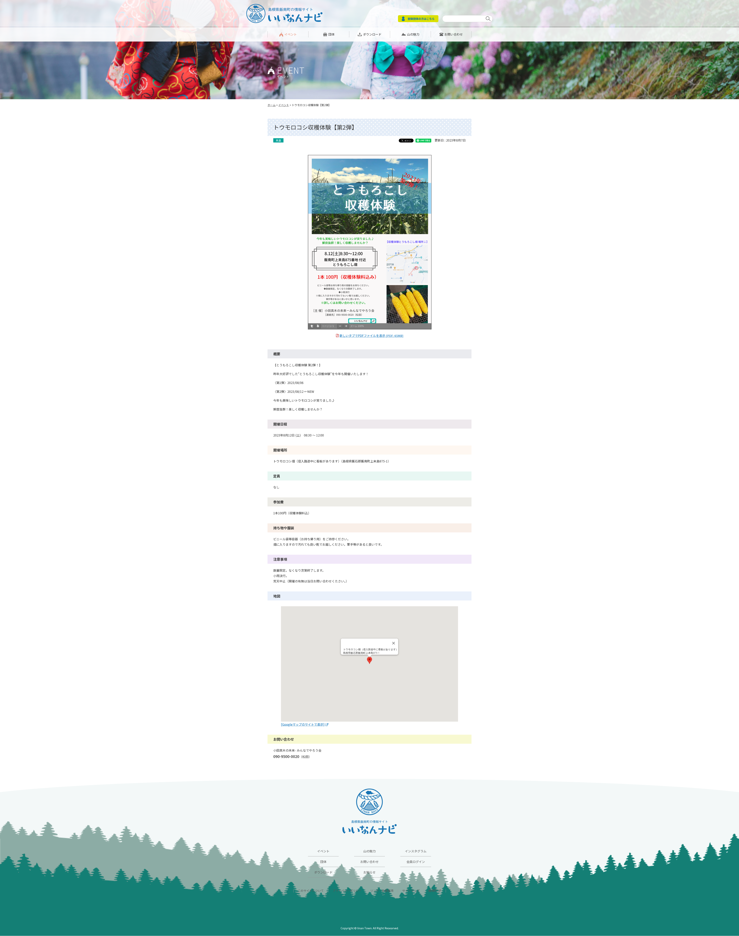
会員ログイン (415, 861)
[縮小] (340, 326)
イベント (290, 34)
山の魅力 (413, 34)
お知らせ (369, 872)
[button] (369, 660)
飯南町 (432, 891)
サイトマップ (411, 891)
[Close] (393, 643)
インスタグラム (415, 851)
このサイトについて (311, 891)
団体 (331, 34)
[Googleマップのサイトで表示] (302, 724)
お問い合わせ (453, 34)
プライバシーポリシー (347, 891)
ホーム (272, 105)
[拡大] (346, 326)
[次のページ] (318, 326)
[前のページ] (312, 326)
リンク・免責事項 (381, 891)
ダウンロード (372, 34)
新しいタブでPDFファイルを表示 (371, 335)
